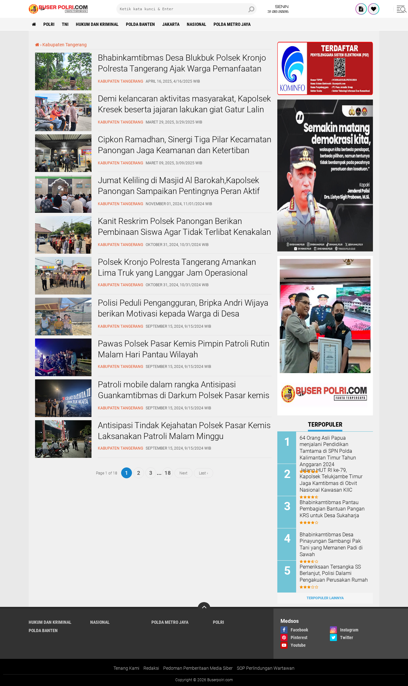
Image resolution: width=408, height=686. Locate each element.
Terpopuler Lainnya (325, 598)
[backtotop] (204, 608)
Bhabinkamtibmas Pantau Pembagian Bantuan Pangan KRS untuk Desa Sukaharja (332, 509)
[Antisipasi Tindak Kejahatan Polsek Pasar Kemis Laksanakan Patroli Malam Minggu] (63, 456)
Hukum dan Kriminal (97, 24)
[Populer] (373, 9)
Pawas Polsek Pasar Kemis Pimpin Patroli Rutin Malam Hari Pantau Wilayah (183, 349)
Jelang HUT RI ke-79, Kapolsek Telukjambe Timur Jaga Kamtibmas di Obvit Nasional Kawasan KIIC (331, 480)
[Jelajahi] (400, 9)
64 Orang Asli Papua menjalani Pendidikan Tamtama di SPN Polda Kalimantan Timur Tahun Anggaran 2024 (328, 451)
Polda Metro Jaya (232, 24)
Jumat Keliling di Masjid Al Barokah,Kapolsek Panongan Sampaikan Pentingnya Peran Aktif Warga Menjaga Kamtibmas (179, 191)
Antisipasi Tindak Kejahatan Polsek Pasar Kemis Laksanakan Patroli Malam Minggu (184, 431)
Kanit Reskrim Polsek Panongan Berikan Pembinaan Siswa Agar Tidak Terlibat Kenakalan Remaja (184, 232)
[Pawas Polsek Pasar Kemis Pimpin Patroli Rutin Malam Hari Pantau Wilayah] (63, 374)
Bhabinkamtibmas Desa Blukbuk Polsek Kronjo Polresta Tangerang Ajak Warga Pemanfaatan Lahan (182, 68)
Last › (203, 473)
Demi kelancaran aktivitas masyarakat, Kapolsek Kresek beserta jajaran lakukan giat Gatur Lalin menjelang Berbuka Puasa (184, 109)
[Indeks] (361, 9)
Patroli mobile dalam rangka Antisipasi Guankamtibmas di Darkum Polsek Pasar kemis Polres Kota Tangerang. (183, 395)
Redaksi (151, 668)
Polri (49, 24)
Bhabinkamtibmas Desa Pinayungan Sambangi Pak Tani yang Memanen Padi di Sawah (331, 544)
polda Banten (140, 24)
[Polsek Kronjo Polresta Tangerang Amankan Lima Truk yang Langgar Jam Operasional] (63, 292)
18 (167, 473)
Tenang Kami (126, 668)
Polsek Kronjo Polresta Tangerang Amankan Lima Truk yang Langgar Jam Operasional (177, 267)
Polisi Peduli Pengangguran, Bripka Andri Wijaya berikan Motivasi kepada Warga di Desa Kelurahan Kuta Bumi (183, 313)
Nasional (196, 24)
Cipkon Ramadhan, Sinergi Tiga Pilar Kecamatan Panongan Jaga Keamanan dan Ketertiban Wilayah (184, 150)
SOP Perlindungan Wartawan (266, 668)
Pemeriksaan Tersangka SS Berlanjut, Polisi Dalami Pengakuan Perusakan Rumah (334, 573)
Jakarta (170, 24)
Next (183, 473)
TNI (65, 24)
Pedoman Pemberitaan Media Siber (198, 668)
